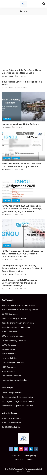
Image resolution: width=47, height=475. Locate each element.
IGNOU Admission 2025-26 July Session (18, 305)
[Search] (43, 4)
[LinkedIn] (31, 449)
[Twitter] (16, 449)
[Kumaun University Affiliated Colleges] (23, 106)
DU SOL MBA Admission (11, 427)
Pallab (7, 127)
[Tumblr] (36, 449)
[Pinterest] (21, 449)
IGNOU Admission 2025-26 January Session (20, 310)
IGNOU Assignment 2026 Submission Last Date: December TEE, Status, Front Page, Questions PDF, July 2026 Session (22, 209)
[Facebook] (11, 449)
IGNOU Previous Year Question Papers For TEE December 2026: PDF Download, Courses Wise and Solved (22, 254)
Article (7, 119)
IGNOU (7, 158)
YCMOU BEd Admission (11, 422)
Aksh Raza (9, 76)
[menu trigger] (5, 4)
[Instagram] (26, 449)
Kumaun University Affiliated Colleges (20, 124)
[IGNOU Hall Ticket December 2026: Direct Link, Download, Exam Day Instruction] (23, 146)
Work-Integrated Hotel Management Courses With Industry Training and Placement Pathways (20, 283)
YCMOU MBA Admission (11, 418)
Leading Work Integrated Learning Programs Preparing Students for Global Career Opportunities (22, 268)
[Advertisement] (23, 39)
